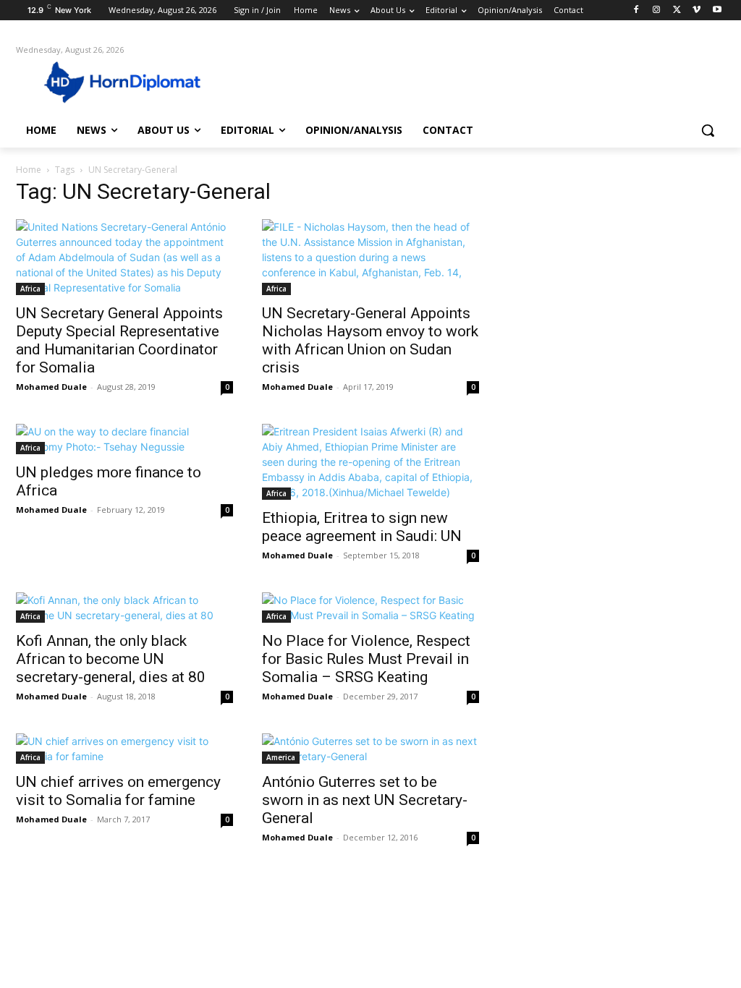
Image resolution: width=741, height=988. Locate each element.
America (280, 757)
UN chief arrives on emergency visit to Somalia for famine (118, 791)
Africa (30, 289)
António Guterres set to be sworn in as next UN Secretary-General (364, 800)
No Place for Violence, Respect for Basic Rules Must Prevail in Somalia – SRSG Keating (366, 659)
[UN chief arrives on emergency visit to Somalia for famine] (124, 748)
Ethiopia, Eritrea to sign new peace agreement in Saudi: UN (362, 527)
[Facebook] (636, 10)
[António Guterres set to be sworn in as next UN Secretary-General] (370, 748)
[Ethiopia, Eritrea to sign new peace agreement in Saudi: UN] (370, 462)
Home (28, 169)
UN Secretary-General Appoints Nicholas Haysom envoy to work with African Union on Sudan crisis (370, 340)
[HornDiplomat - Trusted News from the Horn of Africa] (101, 81)
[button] (707, 130)
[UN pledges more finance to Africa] (124, 439)
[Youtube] (716, 10)
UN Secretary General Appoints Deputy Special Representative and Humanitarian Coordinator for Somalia (119, 340)
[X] (677, 10)
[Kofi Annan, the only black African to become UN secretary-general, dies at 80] (124, 607)
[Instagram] (656, 10)
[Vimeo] (696, 10)
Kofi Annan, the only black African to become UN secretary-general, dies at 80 (111, 659)
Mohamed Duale (51, 386)
